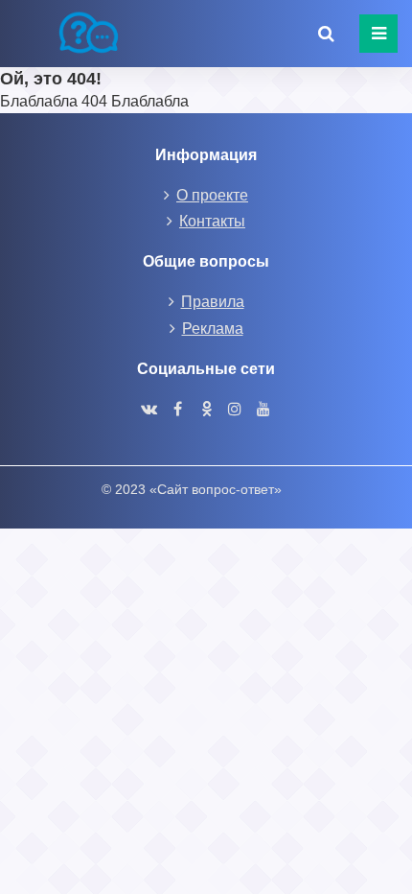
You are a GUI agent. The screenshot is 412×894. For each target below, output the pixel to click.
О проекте (212, 195)
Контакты (212, 221)
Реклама (212, 328)
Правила (212, 302)
